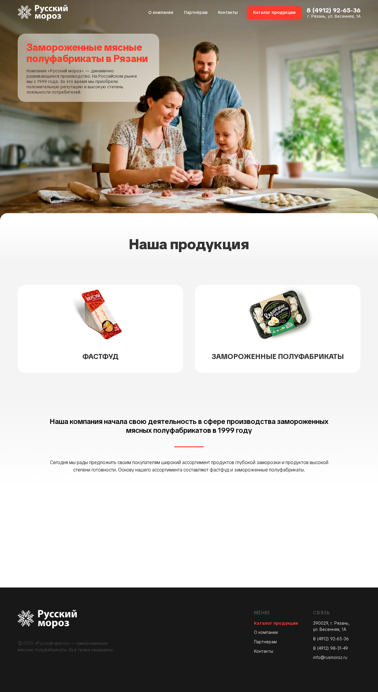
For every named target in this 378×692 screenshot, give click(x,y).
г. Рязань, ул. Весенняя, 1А (334, 16)
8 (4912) (321, 648)
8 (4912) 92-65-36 (334, 10)
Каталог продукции (276, 623)
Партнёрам (265, 641)
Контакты (263, 651)
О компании (266, 632)
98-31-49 (339, 648)
